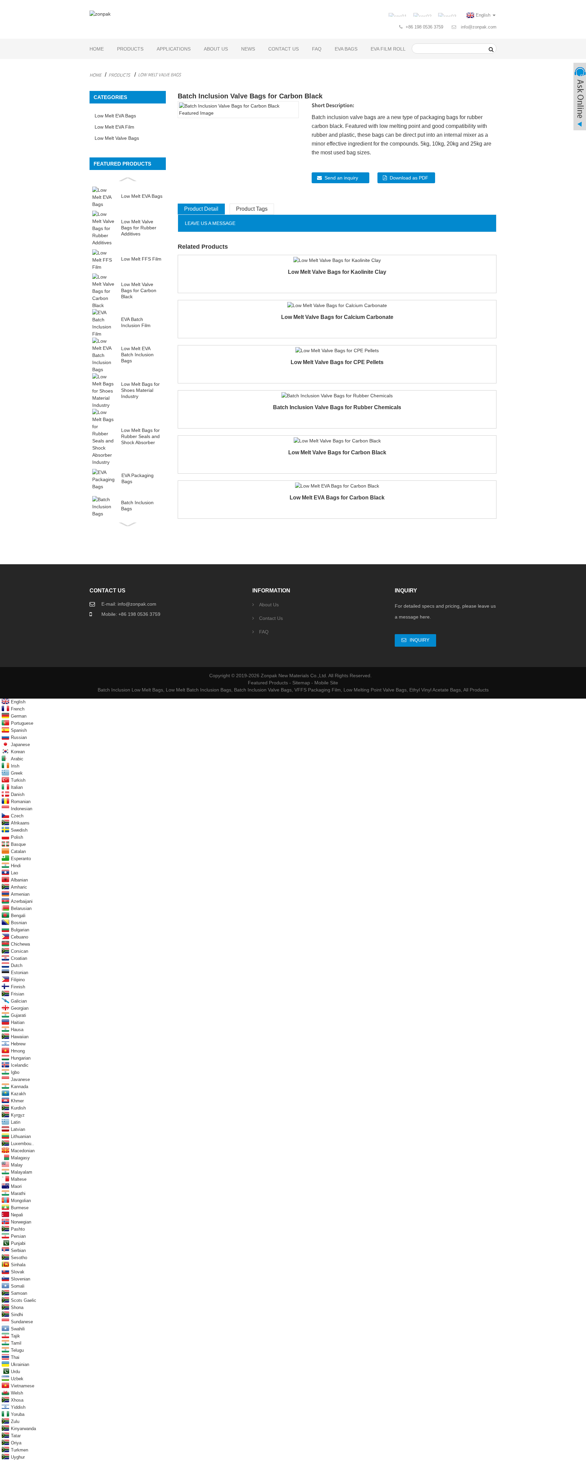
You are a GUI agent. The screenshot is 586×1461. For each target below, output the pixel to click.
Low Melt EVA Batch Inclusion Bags (137, 354)
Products (130, 49)
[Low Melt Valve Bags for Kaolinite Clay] (337, 260)
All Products (476, 689)
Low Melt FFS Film (141, 259)
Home (97, 49)
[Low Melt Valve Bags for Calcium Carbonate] (337, 305)
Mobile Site (326, 682)
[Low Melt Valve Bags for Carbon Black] (337, 440)
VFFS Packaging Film (317, 689)
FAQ (316, 49)
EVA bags (346, 49)
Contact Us (283, 49)
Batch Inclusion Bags (137, 505)
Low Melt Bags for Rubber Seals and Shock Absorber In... (140, 436)
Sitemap (301, 682)
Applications (174, 49)
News (248, 49)
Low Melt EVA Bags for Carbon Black (337, 497)
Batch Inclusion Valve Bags (263, 689)
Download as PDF (409, 178)
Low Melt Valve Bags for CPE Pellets (337, 362)
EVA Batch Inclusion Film (136, 322)
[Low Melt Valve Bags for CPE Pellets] (337, 350)
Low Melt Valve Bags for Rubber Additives (138, 227)
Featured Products (268, 682)
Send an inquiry (341, 178)
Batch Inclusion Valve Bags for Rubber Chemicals (337, 407)
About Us (216, 49)
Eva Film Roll (388, 49)
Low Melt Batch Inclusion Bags (198, 689)
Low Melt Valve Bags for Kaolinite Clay (337, 272)
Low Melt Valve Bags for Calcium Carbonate (337, 317)
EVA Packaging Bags (137, 478)
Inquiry (419, 640)
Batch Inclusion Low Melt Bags (130, 689)
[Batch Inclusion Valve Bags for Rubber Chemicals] (337, 395)
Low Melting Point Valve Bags (375, 689)
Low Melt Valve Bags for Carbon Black (138, 290)
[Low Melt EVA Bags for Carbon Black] (337, 485)
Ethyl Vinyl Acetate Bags (435, 689)
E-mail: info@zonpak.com (128, 604)
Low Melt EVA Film (114, 127)
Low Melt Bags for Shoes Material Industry (140, 390)
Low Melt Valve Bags (159, 75)
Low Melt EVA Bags (115, 115)
